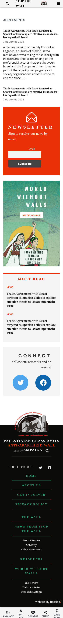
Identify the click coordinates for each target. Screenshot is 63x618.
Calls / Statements (31, 549)
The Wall (31, 517)
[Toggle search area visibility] (6, 3)
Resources (31, 559)
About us (31, 485)
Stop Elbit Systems (31, 591)
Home (31, 475)
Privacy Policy (31, 504)
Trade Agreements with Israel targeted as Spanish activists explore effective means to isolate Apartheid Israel (30, 34)
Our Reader (31, 582)
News (10, 287)
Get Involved (31, 494)
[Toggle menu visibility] (57, 3)
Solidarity (31, 545)
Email (32, 148)
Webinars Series (31, 587)
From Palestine (31, 540)
